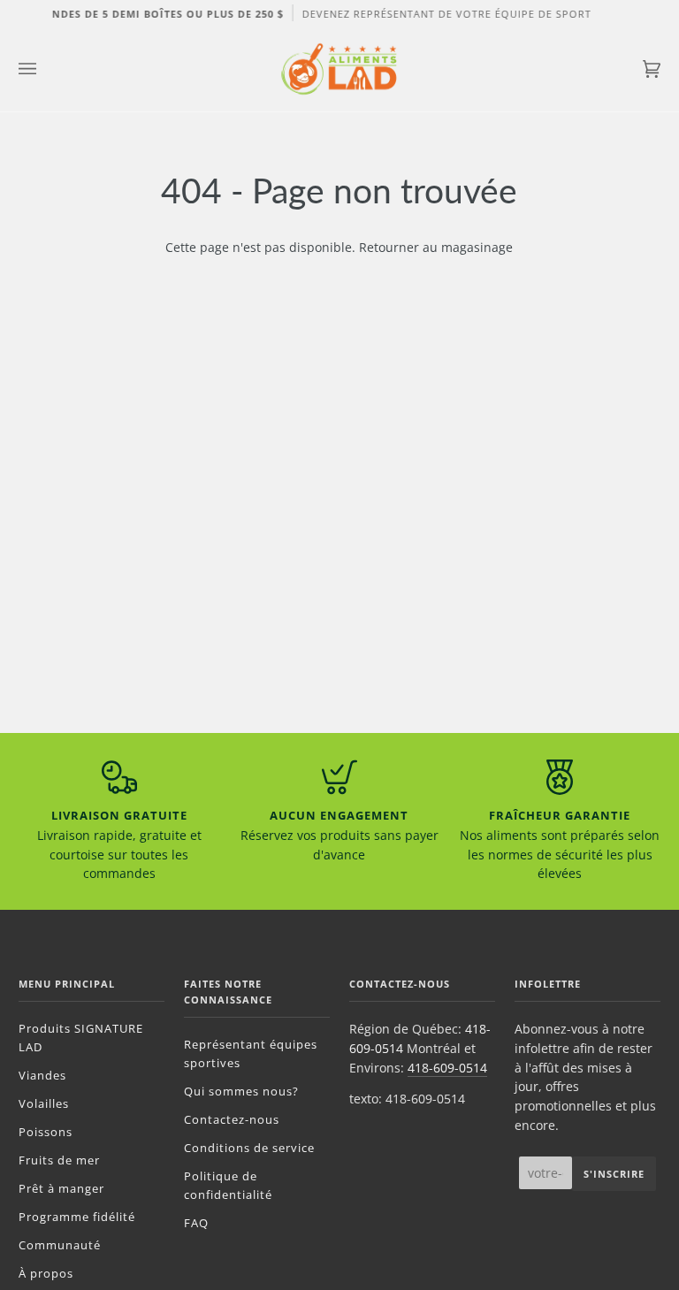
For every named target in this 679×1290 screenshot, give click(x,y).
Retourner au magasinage (436, 247)
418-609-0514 (447, 1067)
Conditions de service (249, 1148)
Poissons (45, 1132)
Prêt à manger (61, 1188)
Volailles (44, 1103)
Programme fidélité (77, 1217)
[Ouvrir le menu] (45, 69)
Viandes (42, 1075)
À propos (46, 1273)
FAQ (196, 1223)
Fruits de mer (59, 1160)
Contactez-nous (231, 1119)
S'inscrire (614, 1173)
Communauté (60, 1245)
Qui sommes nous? (241, 1091)
